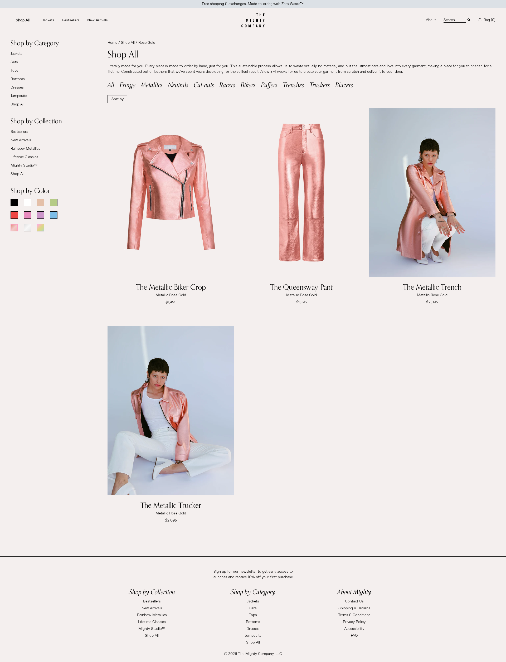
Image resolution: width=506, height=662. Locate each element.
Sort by (117, 99)
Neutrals (178, 85)
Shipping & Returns (354, 608)
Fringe (127, 85)
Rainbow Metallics (25, 148)
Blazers (344, 85)
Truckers (319, 85)
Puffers (269, 85)
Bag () (489, 20)
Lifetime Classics (24, 157)
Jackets (16, 53)
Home (112, 42)
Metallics (152, 85)
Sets (14, 62)
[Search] (469, 19)
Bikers (248, 85)
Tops (14, 70)
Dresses (17, 87)
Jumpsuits (19, 96)
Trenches (293, 85)
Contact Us (354, 601)
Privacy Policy (354, 622)
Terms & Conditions (354, 615)
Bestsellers (19, 131)
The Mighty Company (256, 653)
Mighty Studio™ (24, 165)
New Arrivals (21, 140)
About (431, 20)
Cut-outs (204, 85)
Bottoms (18, 79)
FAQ (354, 635)
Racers (227, 85)
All (111, 85)
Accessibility (354, 628)
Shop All (17, 104)
